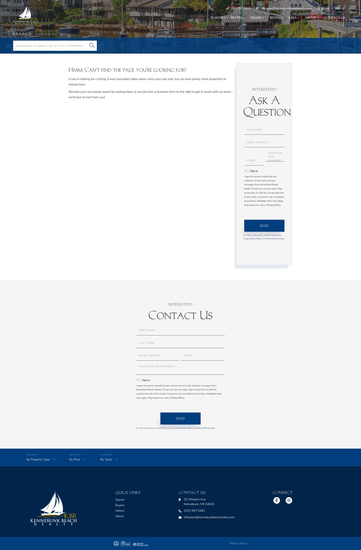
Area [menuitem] (292, 17)
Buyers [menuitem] (236, 17)
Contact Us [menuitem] (334, 17)
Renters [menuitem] (276, 17)
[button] (91, 46)
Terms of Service (272, 238)
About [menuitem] (310, 17)
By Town (106, 459)
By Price (74, 459)
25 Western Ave (199, 501)
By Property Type (38, 459)
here (130, 92)
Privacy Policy (273, 205)
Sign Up (340, 8)
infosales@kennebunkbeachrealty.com (285, 8)
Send (264, 226)
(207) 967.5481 (240, 8)
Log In (325, 8)
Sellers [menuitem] (256, 17)
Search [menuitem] (217, 17)
